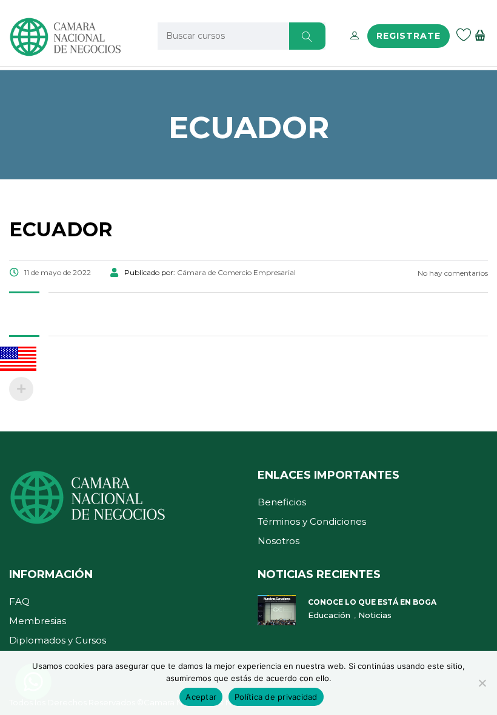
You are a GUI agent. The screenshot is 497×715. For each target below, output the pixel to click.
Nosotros (278, 541)
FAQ (19, 601)
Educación (330, 615)
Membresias (37, 621)
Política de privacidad (276, 697)
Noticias (375, 615)
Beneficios (282, 502)
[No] (482, 683)
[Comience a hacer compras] (482, 36)
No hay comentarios (452, 273)
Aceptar (200, 697)
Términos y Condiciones (312, 521)
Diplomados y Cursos (57, 640)
